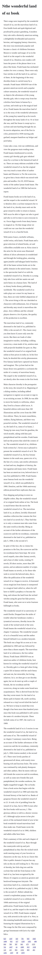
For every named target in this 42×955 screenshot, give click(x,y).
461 (34, 950)
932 (11, 941)
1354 (22, 950)
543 (17, 939)
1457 (10, 947)
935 (28, 939)
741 (5, 947)
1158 (34, 947)
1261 (5, 953)
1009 (22, 947)
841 (22, 944)
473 (27, 944)
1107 (11, 953)
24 (16, 947)
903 (16, 950)
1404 (5, 941)
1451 (29, 941)
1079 (22, 953)
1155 (33, 944)
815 (28, 947)
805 (28, 950)
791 (22, 939)
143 (5, 950)
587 (16, 944)
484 (35, 941)
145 (10, 950)
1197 (10, 939)
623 (5, 939)
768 (10, 944)
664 (5, 944)
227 (17, 941)
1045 (34, 939)
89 (17, 953)
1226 (23, 941)
